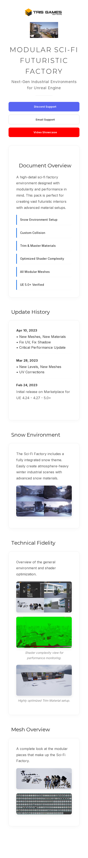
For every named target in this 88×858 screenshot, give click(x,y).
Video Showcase (45, 132)
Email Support (45, 119)
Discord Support (45, 106)
